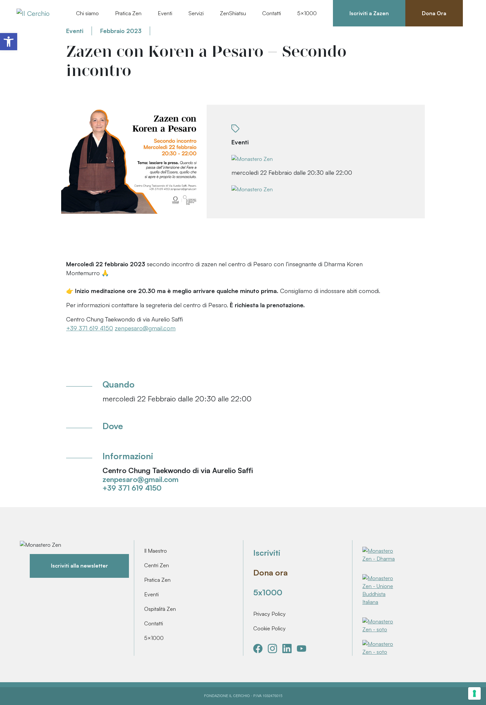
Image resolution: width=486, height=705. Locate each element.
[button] (8, 41)
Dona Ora (434, 13)
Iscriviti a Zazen (369, 13)
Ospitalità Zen (160, 609)
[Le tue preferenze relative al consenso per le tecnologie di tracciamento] (474, 693)
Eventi (151, 594)
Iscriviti (266, 553)
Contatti (271, 13)
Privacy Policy (269, 614)
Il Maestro (155, 550)
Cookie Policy (269, 628)
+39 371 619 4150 (89, 328)
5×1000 (154, 638)
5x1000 (267, 592)
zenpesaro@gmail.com (145, 328)
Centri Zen (156, 565)
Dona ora (270, 572)
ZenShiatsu (233, 13)
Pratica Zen (157, 579)
